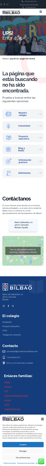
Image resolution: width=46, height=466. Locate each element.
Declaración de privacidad (25, 463)
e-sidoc (7, 400)
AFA (6, 391)
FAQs (4, 330)
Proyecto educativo (11, 326)
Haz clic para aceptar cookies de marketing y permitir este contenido (23, 250)
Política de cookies (9, 463)
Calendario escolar (12, 409)
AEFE (6, 405)
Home (5, 59)
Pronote (7, 387)
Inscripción (7, 322)
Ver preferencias (23, 457)
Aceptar (23, 444)
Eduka (7, 382)
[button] (42, 419)
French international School (16, 396)
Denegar (23, 451)
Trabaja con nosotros (11, 335)
